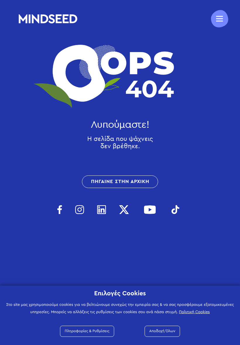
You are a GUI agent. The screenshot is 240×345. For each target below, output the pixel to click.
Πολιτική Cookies (194, 312)
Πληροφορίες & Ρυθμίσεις (87, 331)
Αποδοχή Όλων (162, 331)
